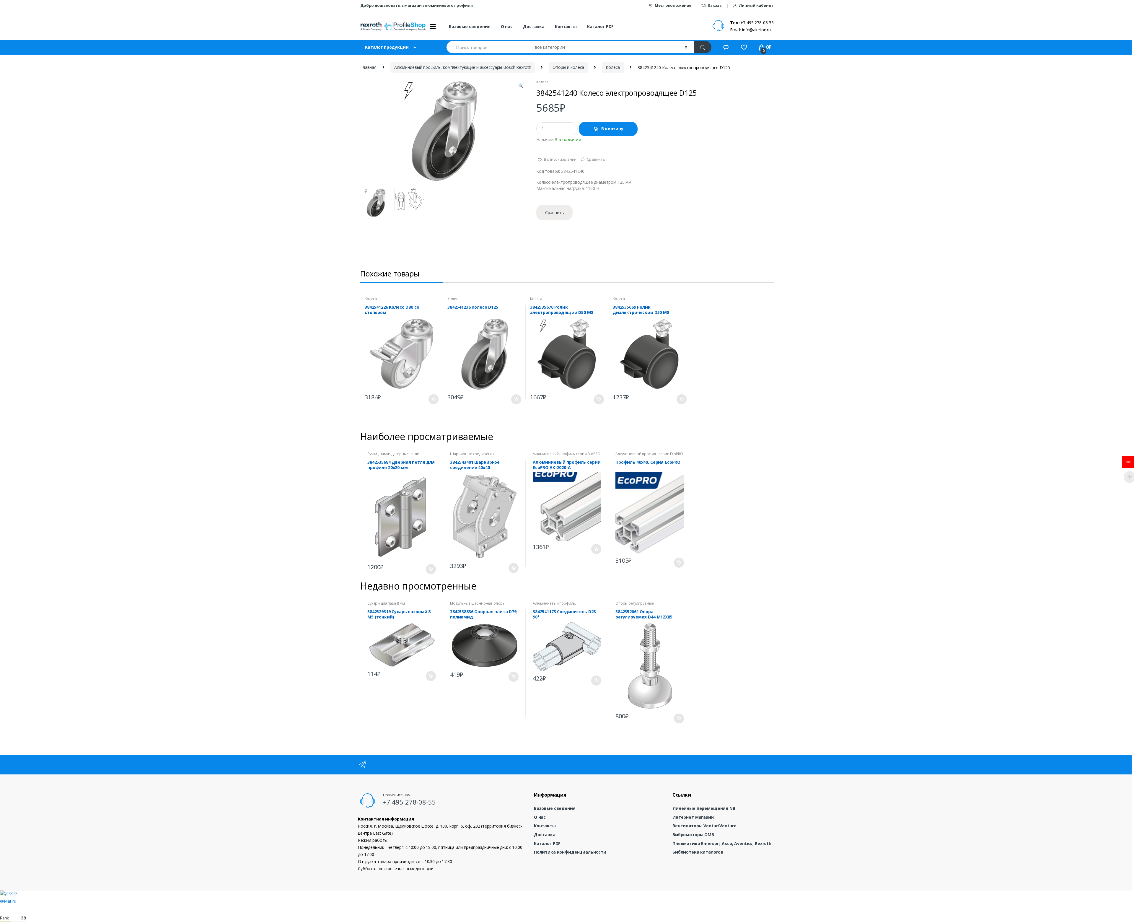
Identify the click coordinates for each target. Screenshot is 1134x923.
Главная (368, 67)
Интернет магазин (693, 817)
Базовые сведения (470, 26)
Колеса (613, 67)
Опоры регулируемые (634, 603)
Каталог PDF (600, 26)
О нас (507, 26)
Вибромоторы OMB (693, 834)
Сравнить (596, 159)
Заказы (715, 5)
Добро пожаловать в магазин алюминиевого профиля (416, 5)
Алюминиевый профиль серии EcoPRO (566, 453)
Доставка (534, 26)
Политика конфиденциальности (570, 852)
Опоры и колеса (568, 67)
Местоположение (673, 5)
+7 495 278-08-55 (409, 801)
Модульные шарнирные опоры (477, 603)
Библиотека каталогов (697, 852)
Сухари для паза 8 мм (386, 603)
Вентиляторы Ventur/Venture (704, 825)
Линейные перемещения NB (703, 808)
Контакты (566, 26)
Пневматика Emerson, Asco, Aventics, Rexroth (721, 843)
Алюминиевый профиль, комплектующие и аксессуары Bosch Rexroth (462, 67)
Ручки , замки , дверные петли (393, 453)
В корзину (612, 128)
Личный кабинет (756, 5)
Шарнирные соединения (472, 453)
